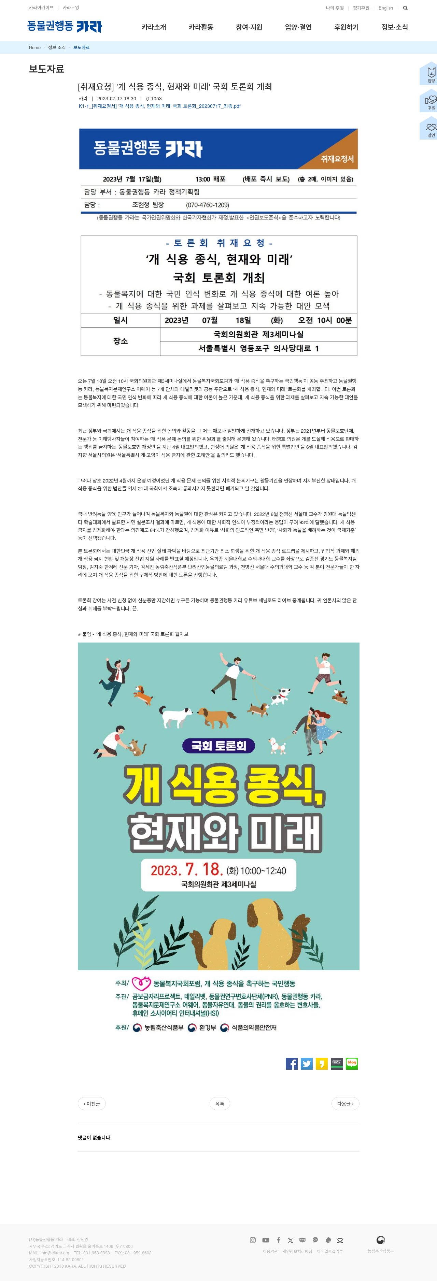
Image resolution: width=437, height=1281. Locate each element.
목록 (219, 1103)
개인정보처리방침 (297, 1251)
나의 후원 (335, 7)
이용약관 (270, 1251)
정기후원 (361, 7)
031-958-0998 (96, 1252)
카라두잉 (71, 7)
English (386, 7)
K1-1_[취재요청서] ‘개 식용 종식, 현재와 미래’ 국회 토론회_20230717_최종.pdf (160, 105)
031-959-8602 (138, 1252)
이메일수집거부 (330, 1251)
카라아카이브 (41, 7)
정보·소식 (57, 47)
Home (35, 47)
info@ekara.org (55, 1252)
